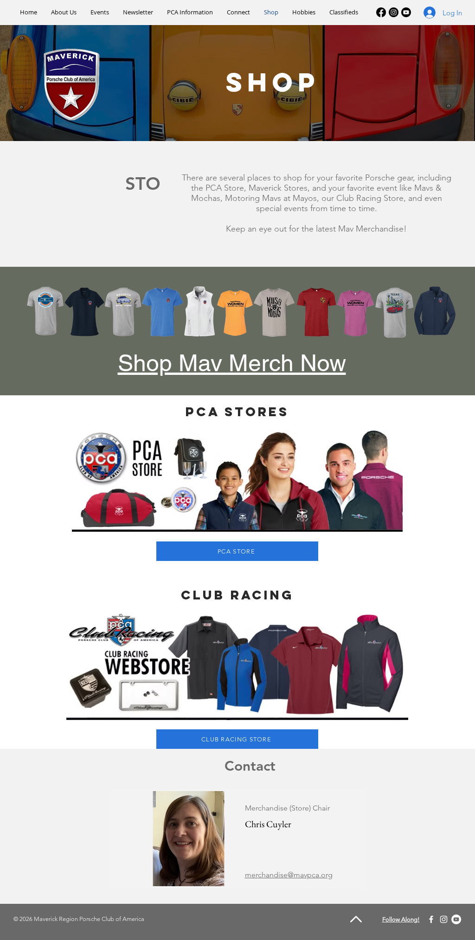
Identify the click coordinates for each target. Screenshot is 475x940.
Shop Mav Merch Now (232, 362)
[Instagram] (393, 12)
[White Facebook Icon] (431, 919)
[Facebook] (381, 12)
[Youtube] (406, 12)
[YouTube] (456, 919)
